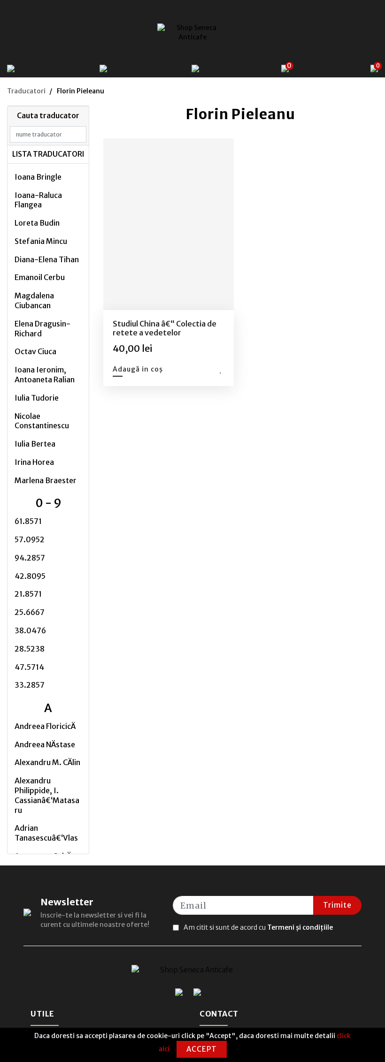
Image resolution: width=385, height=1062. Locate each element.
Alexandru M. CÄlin (47, 762)
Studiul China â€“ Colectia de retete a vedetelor (164, 328)
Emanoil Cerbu (40, 277)
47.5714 (29, 667)
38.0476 (30, 630)
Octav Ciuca (35, 351)
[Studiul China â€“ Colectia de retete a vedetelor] (168, 224)
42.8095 (30, 576)
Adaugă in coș (138, 369)
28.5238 (30, 648)
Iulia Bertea (35, 443)
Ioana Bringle (38, 177)
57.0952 (30, 539)
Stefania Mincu (41, 241)
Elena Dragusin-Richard (42, 328)
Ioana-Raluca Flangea (38, 200)
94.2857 (30, 557)
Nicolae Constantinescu (42, 421)
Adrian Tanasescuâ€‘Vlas (46, 832)
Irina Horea (34, 462)
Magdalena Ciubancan (34, 300)
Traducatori (26, 91)
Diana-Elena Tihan (47, 259)
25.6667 (30, 612)
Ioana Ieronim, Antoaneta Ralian (45, 374)
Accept (201, 1049)
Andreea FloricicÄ (45, 726)
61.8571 (28, 521)
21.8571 (28, 594)
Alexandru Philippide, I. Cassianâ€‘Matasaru (47, 795)
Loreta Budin (37, 223)
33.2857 (30, 685)
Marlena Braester (46, 480)
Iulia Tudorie (37, 397)
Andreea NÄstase (45, 744)
